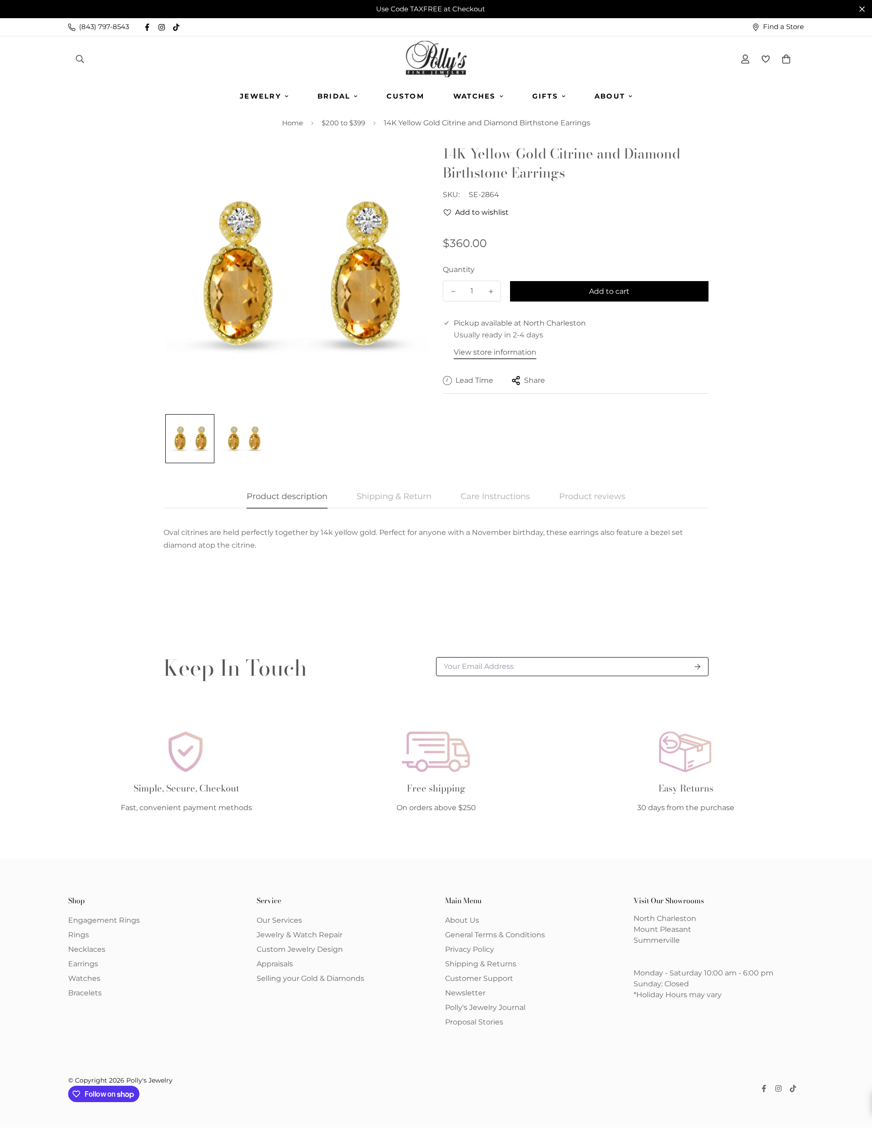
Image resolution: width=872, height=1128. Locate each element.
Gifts (545, 96)
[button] (784, 59)
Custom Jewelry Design (300, 949)
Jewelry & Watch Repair (299, 934)
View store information (495, 352)
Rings (78, 934)
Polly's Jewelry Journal (485, 1007)
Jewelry (260, 96)
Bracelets (85, 993)
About (610, 96)
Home (292, 123)
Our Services (279, 920)
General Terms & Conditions (495, 934)
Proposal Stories (474, 1022)
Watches (474, 96)
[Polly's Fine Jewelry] (436, 59)
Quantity (459, 269)
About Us (462, 920)
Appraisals (275, 964)
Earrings (83, 964)
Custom (405, 96)
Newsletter (465, 993)
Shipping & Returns (480, 964)
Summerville (657, 940)
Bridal (334, 96)
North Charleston (665, 918)
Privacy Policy (469, 949)
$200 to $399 (343, 123)
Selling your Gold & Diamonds (310, 978)
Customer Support (479, 978)
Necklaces (86, 949)
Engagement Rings (104, 920)
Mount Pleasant (662, 929)
